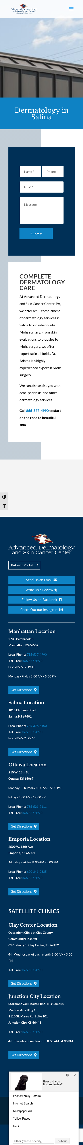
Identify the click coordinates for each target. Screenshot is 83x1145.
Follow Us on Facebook (39, 599)
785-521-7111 (37, 806)
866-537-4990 (37, 410)
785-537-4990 (37, 654)
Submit (36, 234)
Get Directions (21, 689)
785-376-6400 (37, 726)
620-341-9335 (37, 871)
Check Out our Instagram (39, 609)
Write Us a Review (39, 590)
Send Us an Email (39, 580)
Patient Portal (22, 565)
